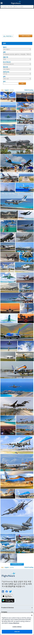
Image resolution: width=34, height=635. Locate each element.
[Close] (32, 615)
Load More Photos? (17, 564)
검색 (4, 81)
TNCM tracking (28, 90)
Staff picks (6, 71)
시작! (22, 83)
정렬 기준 (5, 57)
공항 (4, 52)
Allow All (16, 631)
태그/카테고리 (7, 62)
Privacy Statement (14, 623)
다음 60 (6, 90)
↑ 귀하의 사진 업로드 (25, 35)
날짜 (4, 76)
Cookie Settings (17, 626)
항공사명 (5, 67)
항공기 (5, 47)
